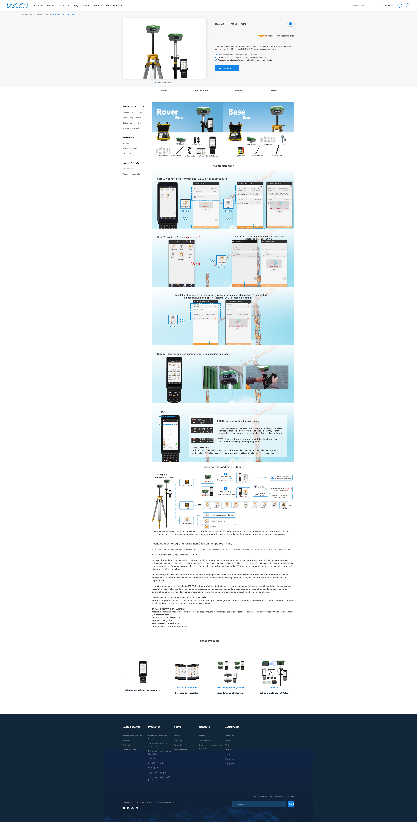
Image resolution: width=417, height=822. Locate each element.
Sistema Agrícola (129, 107)
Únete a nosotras (114, 5)
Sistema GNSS (128, 137)
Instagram (230, 759)
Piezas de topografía (131, 174)
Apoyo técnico (180, 749)
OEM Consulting (228, 68)
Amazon (228, 754)
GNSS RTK (127, 154)
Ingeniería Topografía (43, 14)
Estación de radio (130, 148)
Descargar (178, 740)
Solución (51, 5)
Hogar (202, 735)
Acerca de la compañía (133, 735)
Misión (126, 740)
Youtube (228, 749)
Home (23, 14)
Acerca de (64, 5)
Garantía (178, 745)
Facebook (229, 735)
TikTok (228, 745)
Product (30, 14)
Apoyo (85, 5)
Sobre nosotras (206, 740)
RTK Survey (127, 169)
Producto (38, 5)
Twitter (228, 740)
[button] (202, 45)
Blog (76, 5)
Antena (126, 143)
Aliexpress (229, 763)
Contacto (97, 5)
